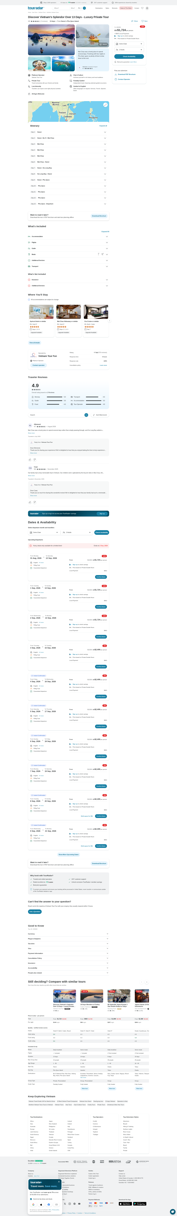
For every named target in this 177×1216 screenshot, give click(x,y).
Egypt (32, 1137)
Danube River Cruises (55, 1140)
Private (125, 1150)
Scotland (70, 1137)
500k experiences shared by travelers (126, 2)
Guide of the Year (93, 1173)
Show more (31, 433)
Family (125, 1148)
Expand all (103, 126)
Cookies (79, 1213)
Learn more (103, 365)
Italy (69, 1126)
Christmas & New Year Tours (115, 1104)
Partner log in (92, 1194)
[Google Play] (139, 1204)
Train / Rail (126, 1142)
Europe (32, 1129)
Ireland (70, 1124)
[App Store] (125, 1204)
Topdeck (95, 1132)
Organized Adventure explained (67, 1173)
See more (83, 1077)
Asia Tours (69, 1104)
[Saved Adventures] (142, 8)
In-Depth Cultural (128, 1137)
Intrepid (95, 1129)
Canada (70, 1145)
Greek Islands (53, 1150)
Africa (32, 1121)
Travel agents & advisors (95, 1185)
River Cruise (126, 1132)
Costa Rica (71, 1148)
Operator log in (62, 1194)
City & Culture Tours (80, 1104)
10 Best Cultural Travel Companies (67, 1101)
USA (69, 1150)
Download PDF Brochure (127, 74)
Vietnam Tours (59, 1104)
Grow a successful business (66, 1185)
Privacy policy (55, 1209)
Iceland (70, 1121)
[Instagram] (70, 1204)
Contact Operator (124, 79)
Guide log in (92, 1178)
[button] (88, 565)
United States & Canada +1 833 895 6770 (131, 1178)
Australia (32, 1126)
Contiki (95, 1121)
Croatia (51, 1137)
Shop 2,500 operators (49, 2)
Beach (125, 1145)
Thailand (51, 1132)
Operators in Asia (122, 1101)
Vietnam (51, 1134)
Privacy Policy (71, 1213)
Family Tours (91, 1104)
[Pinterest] (74, 1204)
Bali (31, 1145)
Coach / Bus (126, 1140)
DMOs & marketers (94, 1189)
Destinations (99, 8)
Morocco (32, 1140)
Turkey (70, 1142)
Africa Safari (126, 1134)
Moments (114, 8)
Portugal (70, 1132)
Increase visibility (63, 1189)
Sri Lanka (51, 1129)
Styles (107, 8)
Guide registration (93, 1176)
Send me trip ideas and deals (42, 1199)
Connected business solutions (67, 1176)
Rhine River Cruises (73, 1134)
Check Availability (102, 532)
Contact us (122, 1173)
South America (34, 1134)
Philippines (52, 1126)
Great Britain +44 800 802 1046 (128, 1180)
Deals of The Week (126, 8)
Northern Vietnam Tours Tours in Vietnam (41, 1104)
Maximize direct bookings (65, 1191)
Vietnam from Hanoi (85, 1101)
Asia (31, 1124)
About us (30, 1173)
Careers (34, 1176)
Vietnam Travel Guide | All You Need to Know (42, 1101)
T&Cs (50, 1209)
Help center (122, 1176)
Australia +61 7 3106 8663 (126, 1182)
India (31, 1150)
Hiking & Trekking (128, 1126)
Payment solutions (63, 1187)
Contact (137, 8)
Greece (51, 1148)
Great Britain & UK (54, 1145)
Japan (51, 1121)
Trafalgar (95, 1134)
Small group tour (98, 1101)
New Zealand (53, 1124)
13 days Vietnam (110, 1101)
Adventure (126, 1121)
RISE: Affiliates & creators (95, 1187)
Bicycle (125, 1124)
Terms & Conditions (90, 1213)
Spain (69, 1140)
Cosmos (95, 1124)
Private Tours (101, 1104)
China (32, 1148)
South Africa (33, 1142)
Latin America (34, 1132)
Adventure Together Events (66, 1178)
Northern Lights (127, 1129)
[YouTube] (79, 1204)
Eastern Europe (53, 1142)
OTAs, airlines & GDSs (95, 1191)
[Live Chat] (173, 1212)
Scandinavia (71, 1129)
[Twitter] (65, 1204)
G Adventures (97, 1126)
